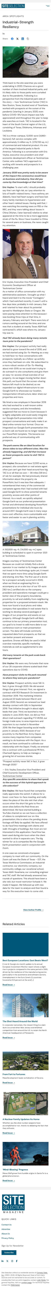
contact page (26, 1282)
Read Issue (8, 1133)
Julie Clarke (41, 1280)
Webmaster (15, 1285)
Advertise (6, 1229)
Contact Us (7, 1224)
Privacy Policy (8, 1238)
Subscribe (9, 1252)
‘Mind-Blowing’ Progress (15, 1169)
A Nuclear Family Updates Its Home (21, 1119)
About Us (6, 1233)
